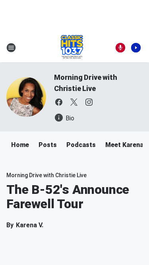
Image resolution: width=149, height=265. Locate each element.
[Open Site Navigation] (11, 47)
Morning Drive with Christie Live (46, 175)
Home (20, 145)
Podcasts (81, 145)
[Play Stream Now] (136, 47)
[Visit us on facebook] (59, 102)
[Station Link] (72, 47)
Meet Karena (124, 145)
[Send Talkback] (120, 47)
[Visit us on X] (74, 102)
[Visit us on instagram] (89, 102)
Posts (48, 145)
